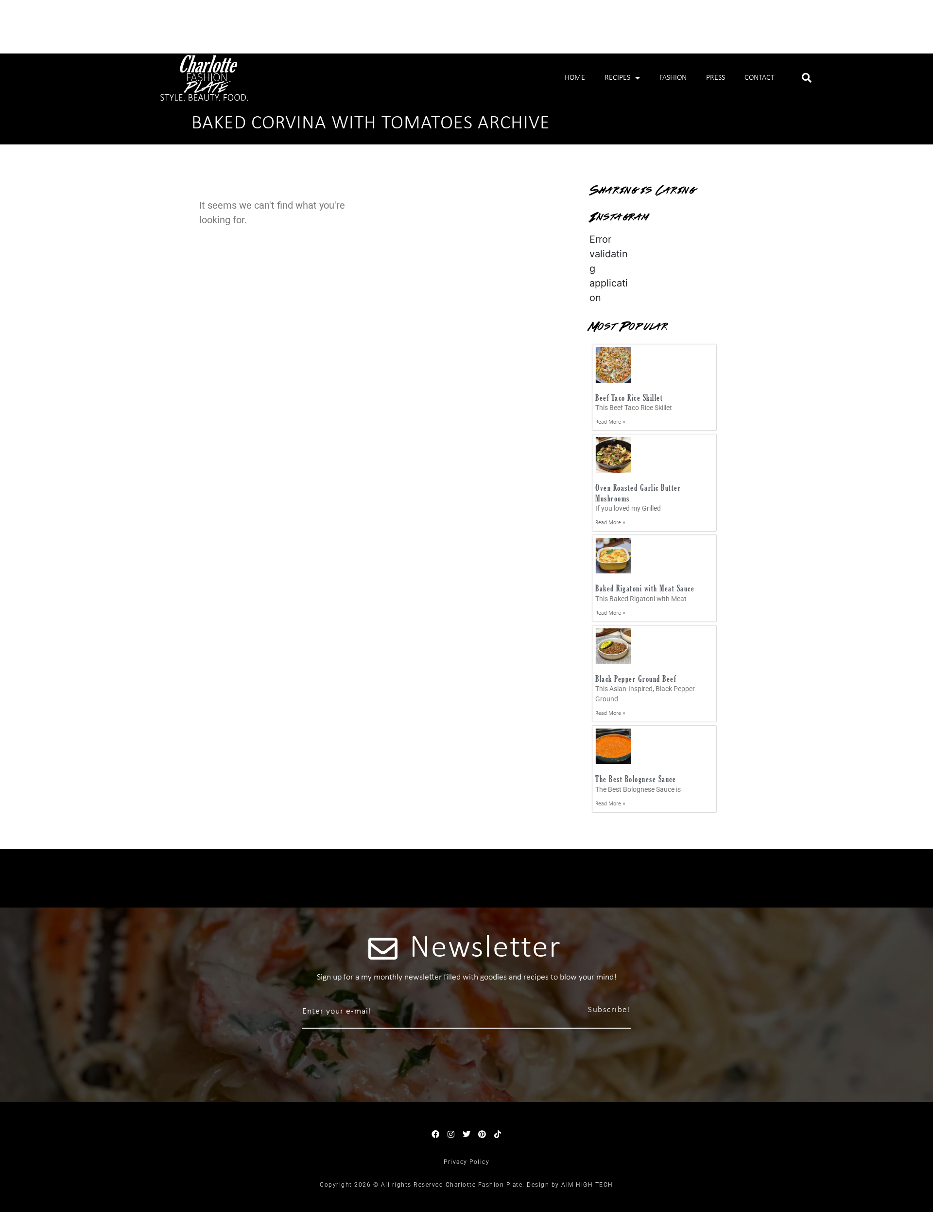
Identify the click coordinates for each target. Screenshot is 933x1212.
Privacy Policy (466, 1162)
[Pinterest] (482, 1134)
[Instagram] (451, 1134)
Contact (759, 78)
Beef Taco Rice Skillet (629, 397)
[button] (806, 78)
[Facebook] (435, 1134)
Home (575, 78)
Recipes (617, 78)
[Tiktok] (497, 1134)
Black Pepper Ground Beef (635, 679)
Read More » (610, 422)
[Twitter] (466, 1134)
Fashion (673, 78)
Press (715, 78)
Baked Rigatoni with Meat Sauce (644, 588)
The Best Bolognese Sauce (635, 779)
